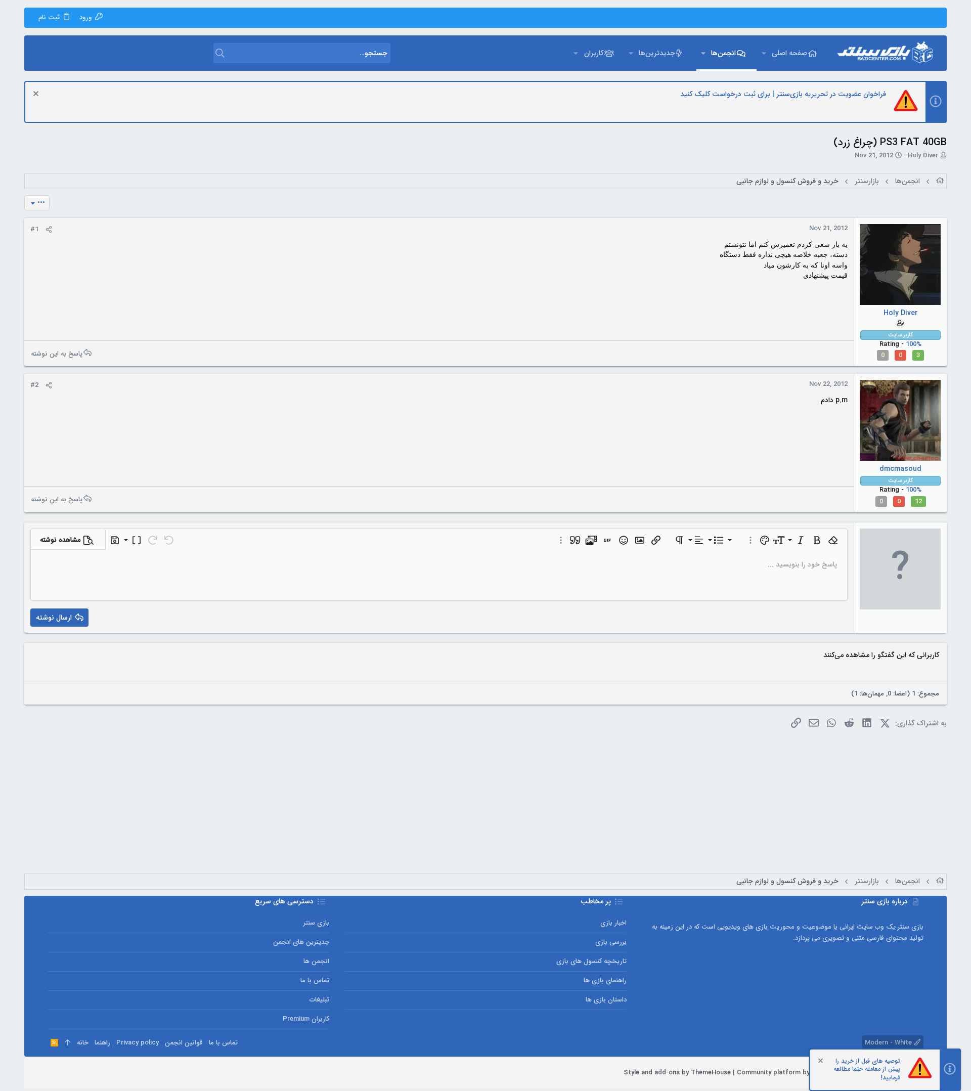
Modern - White (889, 1042)
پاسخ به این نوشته (56, 353)
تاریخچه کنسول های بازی (591, 961)
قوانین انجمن (184, 1042)
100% (913, 344)
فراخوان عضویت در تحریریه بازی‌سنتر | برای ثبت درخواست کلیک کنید (783, 94)
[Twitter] (67, 1073)
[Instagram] (82, 1073)
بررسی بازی (611, 942)
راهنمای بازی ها (605, 980)
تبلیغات (319, 999)
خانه (83, 1042)
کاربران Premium (306, 1019)
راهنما (102, 1042)
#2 (34, 385)
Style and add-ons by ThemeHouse (677, 1072)
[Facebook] (97, 1073)
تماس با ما (314, 980)
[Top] (67, 1043)
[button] (763, 53)
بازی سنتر (316, 923)
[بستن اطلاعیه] (37, 95)
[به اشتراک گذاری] (49, 230)
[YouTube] (52, 1073)
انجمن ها (316, 961)
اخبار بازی (613, 923)
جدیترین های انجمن (301, 942)
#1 (34, 229)
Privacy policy (137, 1042)
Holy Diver (923, 155)
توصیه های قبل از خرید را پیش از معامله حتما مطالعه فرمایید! (866, 1069)
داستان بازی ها (606, 999)
